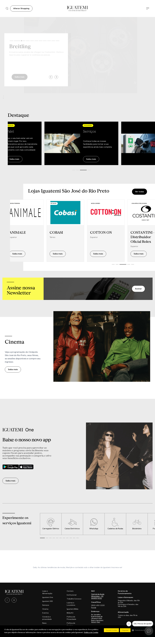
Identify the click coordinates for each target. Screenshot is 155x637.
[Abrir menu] (147, 9)
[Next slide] (56, 77)
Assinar (138, 289)
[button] (141, 630)
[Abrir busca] (7, 8)
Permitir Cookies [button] (111, 630)
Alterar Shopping (21, 8)
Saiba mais (19, 76)
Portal (93, 607)
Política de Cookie (91, 632)
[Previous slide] (51, 77)
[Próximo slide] (149, 143)
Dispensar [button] (125, 630)
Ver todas (139, 192)
